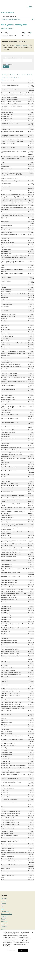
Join (2, 906)
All (2, 74)
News (2, 908)
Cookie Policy (6, 946)
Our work (3, 901)
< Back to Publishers (7, 12)
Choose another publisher (8, 16)
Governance (4, 916)
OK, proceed (22, 950)
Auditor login (4, 921)
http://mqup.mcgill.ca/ (7, 28)
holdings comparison (21, 45)
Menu (30, 6)
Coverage (3, 903)
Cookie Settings (10, 950)
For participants (5, 911)
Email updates (4, 924)
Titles (2, 80)
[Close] (32, 932)
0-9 (5, 74)
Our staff (3, 919)
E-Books (10, 64)
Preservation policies (6, 913)
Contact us (4, 926)
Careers (3, 929)
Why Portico (4, 898)
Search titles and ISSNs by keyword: (13, 58)
